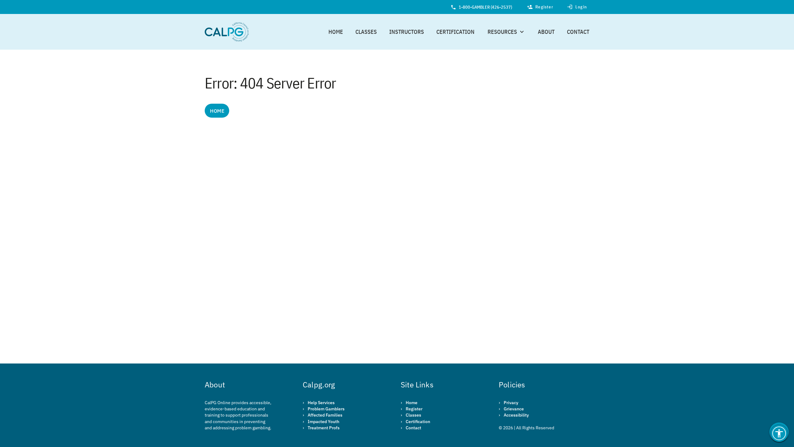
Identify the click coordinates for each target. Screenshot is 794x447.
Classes (366, 31)
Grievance (514, 409)
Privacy (511, 402)
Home (335, 31)
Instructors (406, 31)
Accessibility (516, 415)
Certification (455, 31)
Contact (578, 31)
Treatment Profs (324, 428)
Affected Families (325, 415)
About (546, 31)
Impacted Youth (323, 421)
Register (414, 409)
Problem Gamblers (326, 409)
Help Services (321, 402)
